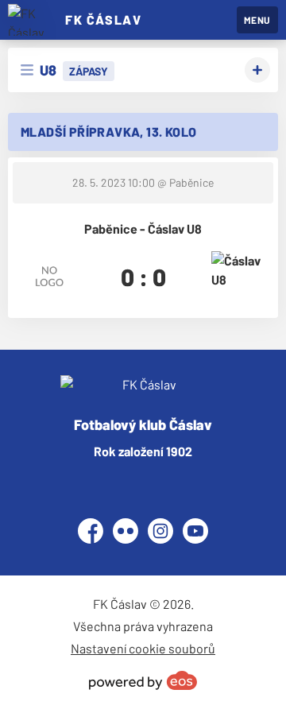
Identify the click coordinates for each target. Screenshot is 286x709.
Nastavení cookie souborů (143, 648)
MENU (257, 19)
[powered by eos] (143, 680)
